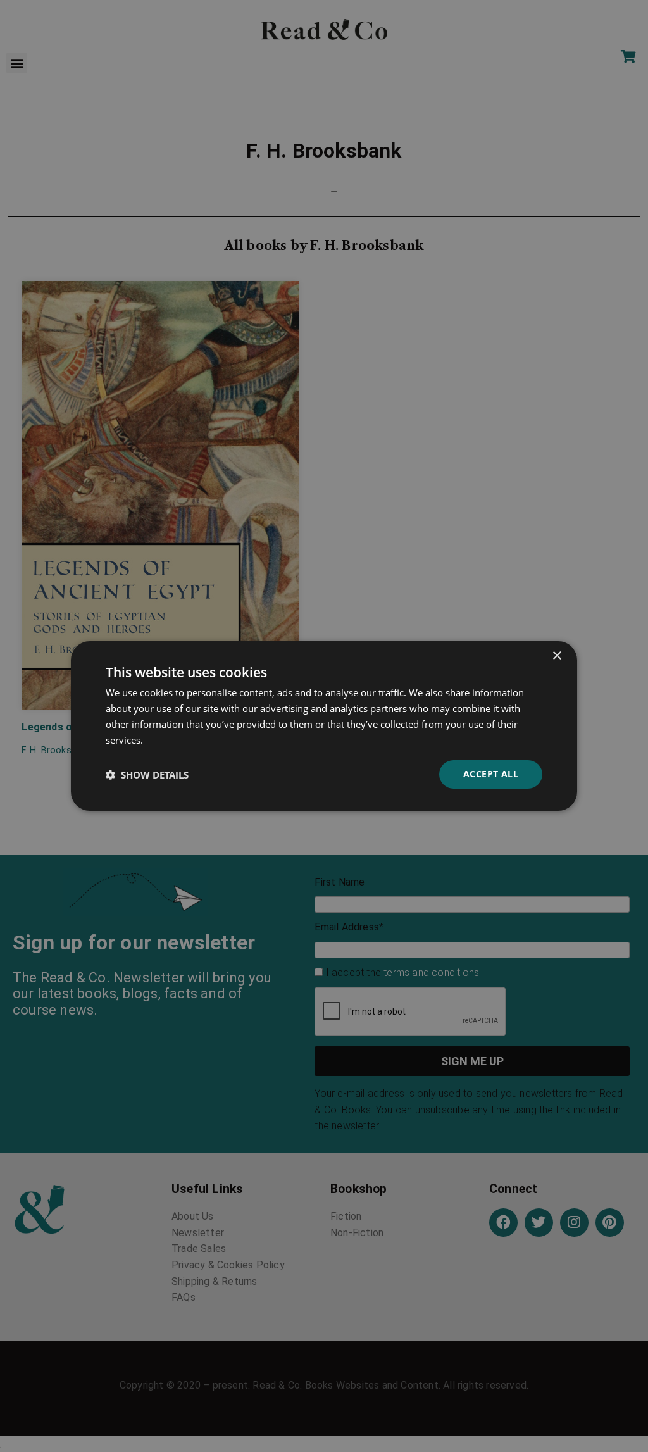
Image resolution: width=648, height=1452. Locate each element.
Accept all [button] (490, 774)
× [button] (556, 656)
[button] (147, 775)
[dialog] (324, 726)
